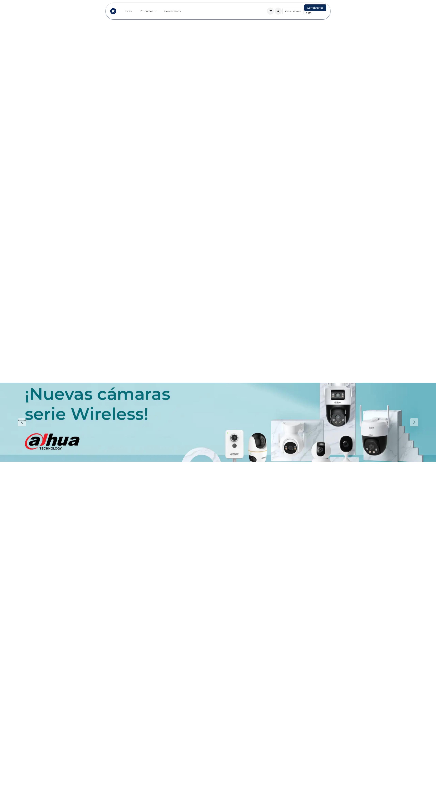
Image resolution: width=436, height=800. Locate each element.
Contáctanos (315, 7)
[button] (278, 11)
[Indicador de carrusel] (208, 455)
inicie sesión (293, 11)
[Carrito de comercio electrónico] (270, 11)
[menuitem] (128, 11)
